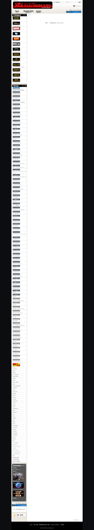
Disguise (14, 378)
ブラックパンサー (16, 255)
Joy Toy (14, 402)
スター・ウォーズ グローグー (18, 167)
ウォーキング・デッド (17, 122)
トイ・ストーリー (16, 229)
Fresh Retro (15, 387)
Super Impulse (15, 425)
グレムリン (15, 138)
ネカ (13, 46)
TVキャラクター (16, 61)
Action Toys (15, 368)
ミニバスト (15, 349)
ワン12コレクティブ (17, 361)
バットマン (15, 239)
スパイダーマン (16, 197)
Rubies (14, 421)
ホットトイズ (15, 450)
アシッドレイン (16, 106)
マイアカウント (78, 6)
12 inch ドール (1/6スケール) (18, 300)
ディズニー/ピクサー (17, 51)
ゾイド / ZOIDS (16, 205)
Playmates (14, 418)
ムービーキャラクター (17, 56)
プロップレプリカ (16, 333)
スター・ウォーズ (16, 20)
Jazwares (14, 404)
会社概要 (14, 467)
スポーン (14, 201)
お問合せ (39, 11)
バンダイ (14, 448)
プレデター (15, 267)
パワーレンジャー (16, 251)
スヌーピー (15, 193)
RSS (18, 515)
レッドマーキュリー (17, 451)
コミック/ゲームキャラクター (18, 66)
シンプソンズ (15, 159)
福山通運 (14, 498)
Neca (13, 414)
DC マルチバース (16, 288)
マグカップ (15, 345)
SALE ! (14, 367)
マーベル (14, 30)
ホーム (17, 11)
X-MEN (14, 292)
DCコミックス (15, 35)
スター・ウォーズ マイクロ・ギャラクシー (19, 172)
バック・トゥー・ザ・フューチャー (19, 235)
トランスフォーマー (17, 25)
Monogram (15, 412)
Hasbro (14, 395)
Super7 (14, 423)
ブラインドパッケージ (17, 329)
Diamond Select (15, 376)
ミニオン (14, 280)
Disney (14, 380)
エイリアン (15, 126)
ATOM (21, 515)
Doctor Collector (16, 382)
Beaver (14, 370)
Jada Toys (14, 399)
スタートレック (16, 180)
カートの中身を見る (19, 504)
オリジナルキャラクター (17, 72)
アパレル (14, 304)
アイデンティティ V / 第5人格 (18, 102)
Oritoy (14, 416)
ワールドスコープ (16, 453)
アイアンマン (15, 98)
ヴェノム (14, 118)
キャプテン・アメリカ (17, 134)
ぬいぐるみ (15, 321)
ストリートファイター (17, 185)
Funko (14, 389)
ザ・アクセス (15, 442)
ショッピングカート (73, 11)
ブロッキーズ (15, 41)
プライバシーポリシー (55, 524)
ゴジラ (14, 151)
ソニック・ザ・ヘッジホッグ (18, 209)
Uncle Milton (15, 435)
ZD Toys (14, 438)
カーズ (14, 130)
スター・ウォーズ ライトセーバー (19, 176)
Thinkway (14, 429)
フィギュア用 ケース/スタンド (19, 325)
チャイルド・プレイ (17, 221)
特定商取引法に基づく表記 (44, 524)
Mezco (14, 410)
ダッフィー (15, 217)
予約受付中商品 (16, 457)
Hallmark (14, 393)
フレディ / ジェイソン (17, 263)
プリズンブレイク (16, 259)
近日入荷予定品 (16, 459)
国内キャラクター (16, 77)
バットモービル (16, 243)
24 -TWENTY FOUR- (17, 94)
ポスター (14, 341)
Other (14, 455)
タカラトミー (15, 444)
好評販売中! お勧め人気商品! (18, 90)
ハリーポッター (16, 247)
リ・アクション (16, 357)
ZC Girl (14, 296)
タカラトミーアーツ (17, 446)
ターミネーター (16, 213)
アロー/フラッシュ (16, 110)
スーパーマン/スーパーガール (18, 163)
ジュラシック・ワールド (17, 155)
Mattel (14, 406)
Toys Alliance (15, 433)
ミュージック (15, 353)
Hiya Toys (14, 397)
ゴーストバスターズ (17, 143)
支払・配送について (29, 11)
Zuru (13, 440)
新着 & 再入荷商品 (16, 461)
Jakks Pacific (15, 401)
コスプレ (14, 316)
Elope (14, 384)
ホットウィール (16, 272)
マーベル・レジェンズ (17, 276)
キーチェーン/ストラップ (18, 312)
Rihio (14, 419)
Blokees (14, 372)
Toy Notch (14, 431)
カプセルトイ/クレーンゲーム (18, 308)
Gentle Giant (15, 391)
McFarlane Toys (15, 408)
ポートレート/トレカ (17, 337)
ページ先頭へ (76, 520)
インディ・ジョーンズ (17, 114)
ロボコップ (15, 284)
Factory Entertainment (16, 385)
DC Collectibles (15, 374)
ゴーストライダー (16, 147)
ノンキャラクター (16, 82)
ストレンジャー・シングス (18, 189)
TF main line (15, 427)
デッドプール (15, 225)
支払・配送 (36, 524)
